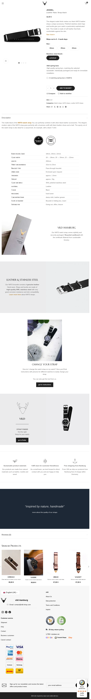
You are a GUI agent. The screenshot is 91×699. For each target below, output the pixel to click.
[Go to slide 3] (23, 62)
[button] (4, 37)
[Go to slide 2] (21, 62)
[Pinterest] (6, 612)
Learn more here (15, 294)
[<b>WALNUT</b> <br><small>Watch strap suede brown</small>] (78, 562)
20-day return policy (56, 629)
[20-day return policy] (47, 629)
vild (47, 592)
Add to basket (65, 88)
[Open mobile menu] (3, 3)
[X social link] (54, 106)
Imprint (48, 609)
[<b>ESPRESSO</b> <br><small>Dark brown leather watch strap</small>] (11, 562)
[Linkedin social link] (60, 106)
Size (47, 44)
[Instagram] (2, 612)
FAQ (2, 627)
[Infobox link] (22, 685)
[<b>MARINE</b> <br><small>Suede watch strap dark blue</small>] (33, 562)
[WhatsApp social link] (63, 106)
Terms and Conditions (53, 605)
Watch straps (58, 103)
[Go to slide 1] (19, 62)
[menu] (85, 680)
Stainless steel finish (54, 54)
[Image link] (50, 620)
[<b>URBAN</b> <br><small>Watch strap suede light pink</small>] (55, 562)
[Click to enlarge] (5, 60)
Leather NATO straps (77, 103)
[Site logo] (44, 3)
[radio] (51, 48)
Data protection (51, 601)
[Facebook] (10, 612)
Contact (3, 631)
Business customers (7, 635)
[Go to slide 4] (25, 62)
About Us (49, 596)
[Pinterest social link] (57, 106)
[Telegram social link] (65, 106)
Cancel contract (6, 640)
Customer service (7, 618)
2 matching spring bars (60, 78)
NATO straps (66, 103)
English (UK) (11, 592)
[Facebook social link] (52, 106)
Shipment (4, 622)
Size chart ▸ (50, 34)
